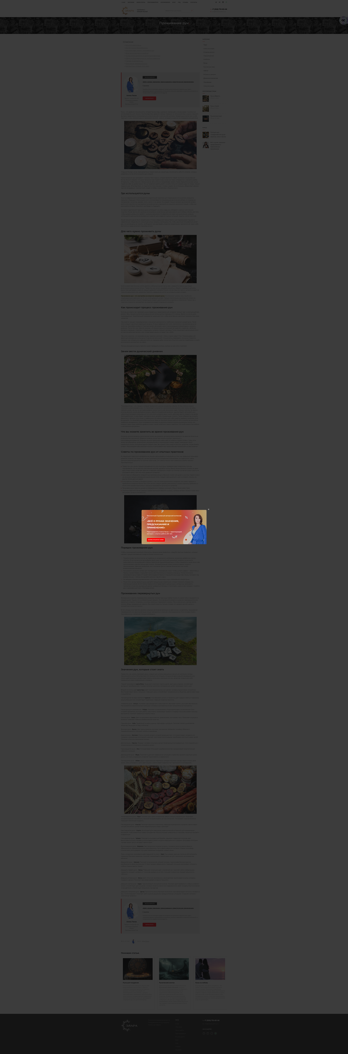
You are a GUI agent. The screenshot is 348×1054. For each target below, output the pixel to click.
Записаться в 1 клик (156, 540)
